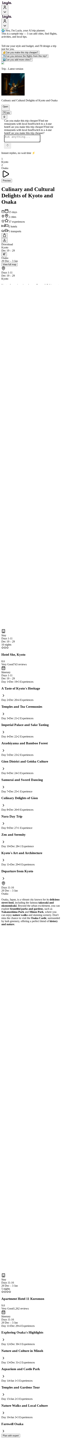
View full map (9, 264)
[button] (4, 109)
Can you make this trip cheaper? (20, 52)
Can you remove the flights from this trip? (25, 56)
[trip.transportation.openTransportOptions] (4, 254)
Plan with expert (11, 1435)
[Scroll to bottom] (4, 117)
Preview (7, 180)
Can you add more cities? (17, 59)
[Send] (7, 146)
